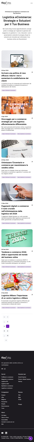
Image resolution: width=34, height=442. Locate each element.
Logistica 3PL (4, 381)
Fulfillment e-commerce (7, 377)
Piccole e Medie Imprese (24, 379)
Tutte (2, 408)
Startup (20, 381)
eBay (2, 397)
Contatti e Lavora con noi (7, 422)
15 (7, 335)
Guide (19, 399)
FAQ (19, 395)
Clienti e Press (5, 417)
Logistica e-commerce (6, 388)
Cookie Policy (5, 438)
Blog (19, 397)
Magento (3, 399)
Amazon (3, 395)
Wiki (2, 424)
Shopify (3, 404)
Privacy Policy (27, 436)
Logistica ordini (5, 383)
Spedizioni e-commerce (7, 386)
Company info (28, 438)
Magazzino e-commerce (7, 379)
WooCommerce (5, 406)
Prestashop (4, 401)
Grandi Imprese (22, 377)
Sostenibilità (4, 419)
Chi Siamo (3, 415)
